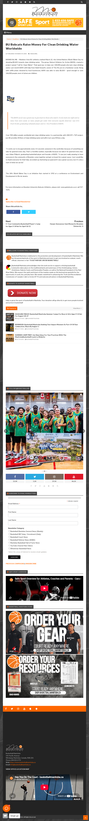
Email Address (14, 504)
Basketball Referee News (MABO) (22, 540)
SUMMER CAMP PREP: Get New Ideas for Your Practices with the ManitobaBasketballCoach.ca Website (40, 336)
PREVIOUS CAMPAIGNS (15, 564)
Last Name (12, 520)
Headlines (16, 39)
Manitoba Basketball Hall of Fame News (25, 543)
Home (9, 39)
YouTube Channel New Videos (21, 546)
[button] (6, 431)
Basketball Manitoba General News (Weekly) (26, 531)
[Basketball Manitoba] (44, 11)
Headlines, (33, 53)
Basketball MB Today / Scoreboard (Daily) (25, 534)
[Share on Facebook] (13, 212)
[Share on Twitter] (29, 212)
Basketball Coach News (19, 537)
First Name (12, 512)
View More (76, 308)
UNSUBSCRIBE (30, 564)
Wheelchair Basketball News (20, 548)
